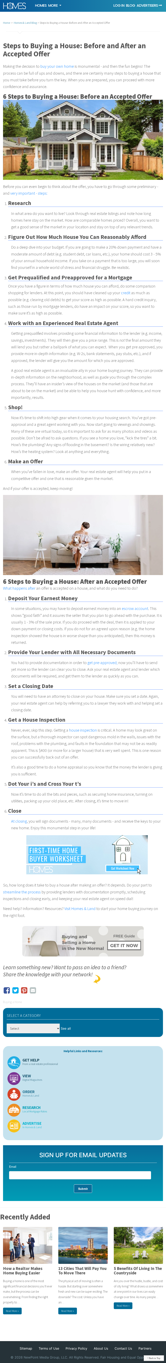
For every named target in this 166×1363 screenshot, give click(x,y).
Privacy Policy (76, 1348)
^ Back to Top (153, 1358)
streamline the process (22, 891)
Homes (41, 5)
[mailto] (33, 988)
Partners (144, 1348)
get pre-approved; (102, 662)
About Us (101, 1348)
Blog (130, 5)
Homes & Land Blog (25, 23)
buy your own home (57, 66)
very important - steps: (28, 193)
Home (6, 23)
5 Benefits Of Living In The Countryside (138, 1271)
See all (66, 1028)
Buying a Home (12, 1002)
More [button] (53, 5)
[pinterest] (24, 988)
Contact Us (123, 1348)
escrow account (135, 608)
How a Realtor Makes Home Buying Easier (23, 1271)
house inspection (83, 730)
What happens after (19, 588)
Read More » (12, 1311)
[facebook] (7, 988)
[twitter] (15, 988)
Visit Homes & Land (80, 908)
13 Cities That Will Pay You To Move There (82, 1271)
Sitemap (26, 1348)
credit (125, 292)
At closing (19, 821)
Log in (118, 5)
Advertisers (148, 5)
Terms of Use (49, 1348)
